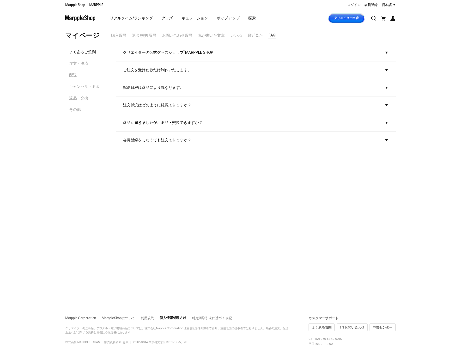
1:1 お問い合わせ (352, 327)
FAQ (271, 35)
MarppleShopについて (118, 318)
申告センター (383, 327)
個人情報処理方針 (173, 318)
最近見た (255, 35)
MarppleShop (75, 5)
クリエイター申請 (346, 18)
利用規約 (147, 318)
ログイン (353, 5)
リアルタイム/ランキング (131, 18)
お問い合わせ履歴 (177, 35)
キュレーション (195, 18)
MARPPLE (96, 5)
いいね (236, 35)
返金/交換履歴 (144, 35)
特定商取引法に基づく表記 (212, 318)
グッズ (167, 18)
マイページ (82, 35)
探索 (252, 18)
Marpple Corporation (80, 318)
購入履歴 (118, 35)
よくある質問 (322, 327)
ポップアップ (228, 18)
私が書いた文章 (211, 35)
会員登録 (370, 5)
